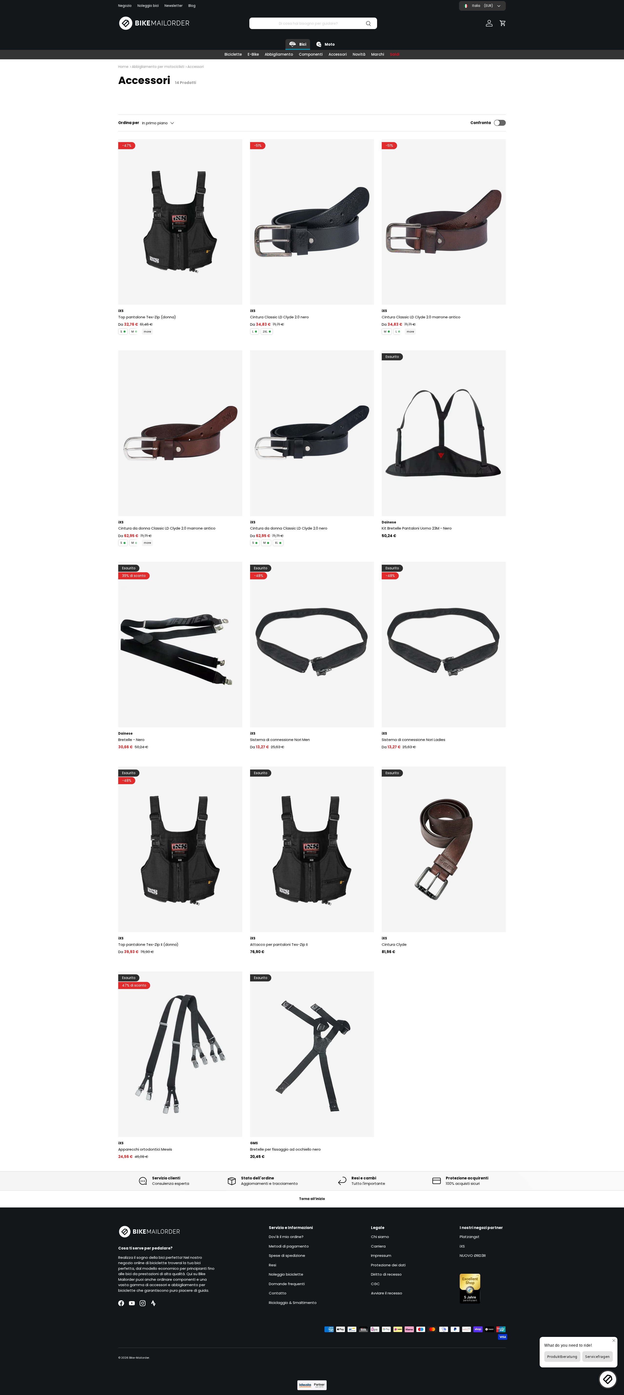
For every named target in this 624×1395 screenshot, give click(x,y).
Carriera (378, 1246)
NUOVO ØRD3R (473, 1255)
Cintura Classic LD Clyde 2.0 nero (279, 317)
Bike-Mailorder (139, 1358)
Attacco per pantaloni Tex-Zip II (279, 944)
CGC (375, 1283)
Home (123, 66)
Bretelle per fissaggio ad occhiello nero (285, 1149)
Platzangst (469, 1236)
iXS (462, 1246)
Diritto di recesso (386, 1274)
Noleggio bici (148, 5)
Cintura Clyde (394, 944)
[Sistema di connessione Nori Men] (312, 644)
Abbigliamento (279, 54)
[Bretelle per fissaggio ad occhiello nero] (312, 1054)
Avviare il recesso (386, 1293)
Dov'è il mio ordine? (286, 1236)
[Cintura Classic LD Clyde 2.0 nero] (312, 222)
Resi (272, 1265)
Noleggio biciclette (286, 1274)
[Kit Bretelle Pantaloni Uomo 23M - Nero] (444, 433)
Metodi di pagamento (289, 1246)
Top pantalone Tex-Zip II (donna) (148, 944)
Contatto (277, 1293)
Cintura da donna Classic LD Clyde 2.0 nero (288, 528)
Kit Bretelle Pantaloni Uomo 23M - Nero (417, 528)
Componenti (311, 54)
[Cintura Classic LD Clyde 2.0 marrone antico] (444, 222)
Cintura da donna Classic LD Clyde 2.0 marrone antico (166, 528)
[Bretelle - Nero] (180, 644)
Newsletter (174, 5)
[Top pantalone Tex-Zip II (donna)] (180, 849)
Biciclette (233, 54)
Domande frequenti (287, 1283)
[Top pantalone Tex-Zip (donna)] (180, 222)
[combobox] (313, 23)
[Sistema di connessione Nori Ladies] (444, 644)
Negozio (125, 5)
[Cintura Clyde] (444, 849)
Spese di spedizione (287, 1255)
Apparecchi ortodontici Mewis (145, 1149)
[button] (502, 23)
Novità (359, 54)
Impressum (381, 1255)
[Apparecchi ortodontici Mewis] (180, 1054)
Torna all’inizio (312, 1199)
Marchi (377, 54)
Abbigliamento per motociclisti (158, 66)
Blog (191, 5)
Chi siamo (380, 1236)
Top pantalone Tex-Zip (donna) (147, 317)
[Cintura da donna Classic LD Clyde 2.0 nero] (312, 433)
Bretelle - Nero (131, 739)
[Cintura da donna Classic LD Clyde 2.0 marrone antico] (180, 433)
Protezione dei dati (388, 1265)
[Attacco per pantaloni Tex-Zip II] (312, 849)
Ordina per (128, 122)
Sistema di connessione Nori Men (280, 739)
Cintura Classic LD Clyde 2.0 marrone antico (421, 317)
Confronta (480, 122)
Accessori (338, 54)
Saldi (395, 54)
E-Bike (253, 54)
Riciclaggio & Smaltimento (293, 1302)
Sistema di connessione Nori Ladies (413, 739)
